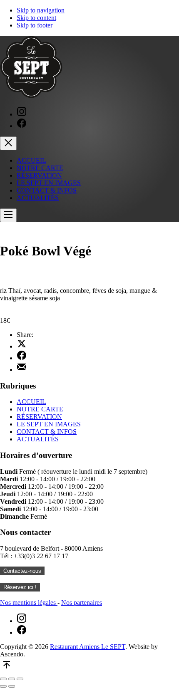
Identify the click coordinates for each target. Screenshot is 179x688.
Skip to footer (34, 25)
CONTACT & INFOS (47, 190)
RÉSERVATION (39, 175)
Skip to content (36, 17)
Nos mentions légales (28, 602)
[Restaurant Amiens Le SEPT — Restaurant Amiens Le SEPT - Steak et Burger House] (31, 95)
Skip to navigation (41, 10)
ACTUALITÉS (38, 197)
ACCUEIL (31, 160)
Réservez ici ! (20, 587)
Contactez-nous (22, 571)
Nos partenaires (81, 602)
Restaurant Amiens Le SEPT (87, 646)
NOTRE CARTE (40, 167)
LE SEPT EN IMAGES (49, 182)
